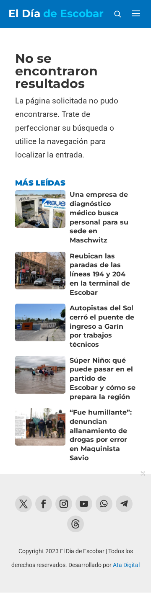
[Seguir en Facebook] (43, 503)
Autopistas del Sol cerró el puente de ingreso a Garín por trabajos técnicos (102, 326)
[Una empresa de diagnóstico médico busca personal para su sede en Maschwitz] (40, 217)
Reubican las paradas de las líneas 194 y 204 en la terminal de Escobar (100, 274)
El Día (56, 13)
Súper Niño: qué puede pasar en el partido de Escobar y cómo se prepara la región (102, 378)
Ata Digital (126, 565)
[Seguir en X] (23, 503)
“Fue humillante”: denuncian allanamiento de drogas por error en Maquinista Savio (101, 435)
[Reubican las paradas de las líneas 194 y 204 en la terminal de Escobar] (40, 274)
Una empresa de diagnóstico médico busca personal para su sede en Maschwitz (99, 217)
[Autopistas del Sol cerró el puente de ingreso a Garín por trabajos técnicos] (40, 326)
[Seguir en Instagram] (63, 503)
